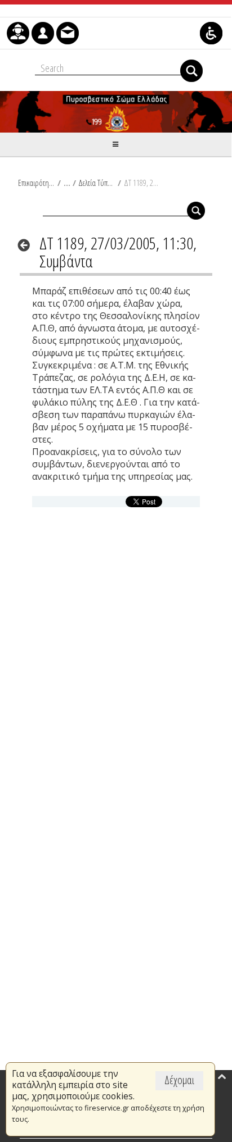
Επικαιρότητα (36, 182)
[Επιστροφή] (27, 244)
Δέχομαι (179, 1080)
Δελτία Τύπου (96, 182)
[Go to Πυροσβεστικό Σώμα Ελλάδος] (116, 112)
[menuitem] (18, 33)
